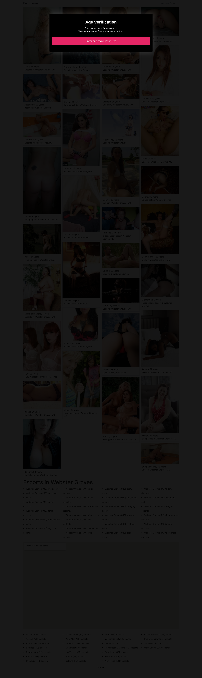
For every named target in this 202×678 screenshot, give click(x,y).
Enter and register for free (101, 41)
